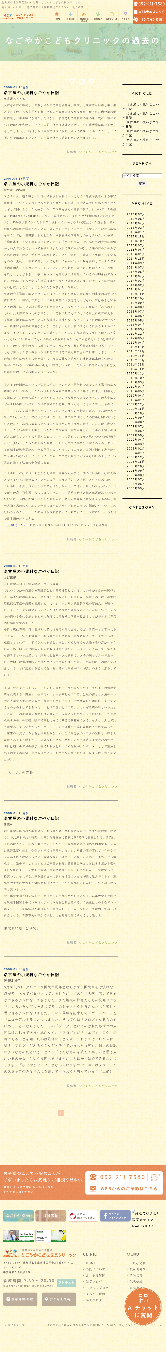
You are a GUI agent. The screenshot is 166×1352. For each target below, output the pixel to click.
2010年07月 (136, 386)
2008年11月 (136, 461)
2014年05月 (136, 271)
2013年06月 (136, 316)
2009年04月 (136, 439)
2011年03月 (136, 364)
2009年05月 (136, 435)
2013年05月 (136, 320)
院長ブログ (94, 1281)
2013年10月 (136, 298)
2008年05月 (136, 488)
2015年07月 (136, 245)
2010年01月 (136, 400)
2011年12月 (136, 346)
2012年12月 (136, 333)
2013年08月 (136, 307)
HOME (91, 1263)
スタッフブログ (97, 1287)
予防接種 (136, 1275)
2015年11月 (136, 236)
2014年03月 (136, 280)
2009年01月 (136, 453)
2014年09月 (136, 263)
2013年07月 (136, 311)
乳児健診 (136, 1281)
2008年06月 (136, 483)
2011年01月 (136, 369)
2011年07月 (136, 355)
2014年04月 (136, 276)
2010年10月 (136, 378)
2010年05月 (136, 391)
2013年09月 (136, 302)
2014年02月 (136, 285)
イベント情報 (95, 1294)
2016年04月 (136, 223)
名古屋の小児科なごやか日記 (31, 93)
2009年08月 (136, 422)
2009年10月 (136, 413)
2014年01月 (136, 289)
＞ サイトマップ (14, 1325)
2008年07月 (136, 479)
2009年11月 (136, 408)
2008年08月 (136, 475)
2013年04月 (136, 324)
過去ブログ (94, 1300)
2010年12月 (136, 373)
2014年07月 (136, 267)
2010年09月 (136, 382)
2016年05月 (136, 218)
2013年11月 (136, 293)
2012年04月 (136, 342)
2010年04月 (136, 395)
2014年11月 (136, 258)
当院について (95, 1269)
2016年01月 (136, 232)
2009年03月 (136, 444)
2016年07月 (136, 214)
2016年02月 (136, 227)
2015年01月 (136, 254)
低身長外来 (138, 1269)
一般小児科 (138, 1263)
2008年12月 (136, 457)
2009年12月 (136, 404)
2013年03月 (136, 329)
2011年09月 (136, 351)
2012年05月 (136, 338)
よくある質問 (95, 1275)
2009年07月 (136, 426)
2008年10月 (136, 466)
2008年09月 (136, 470)
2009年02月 (136, 448)
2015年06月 (136, 249)
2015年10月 (136, 241)
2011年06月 (136, 360)
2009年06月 (136, 430)
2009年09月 (136, 417)
